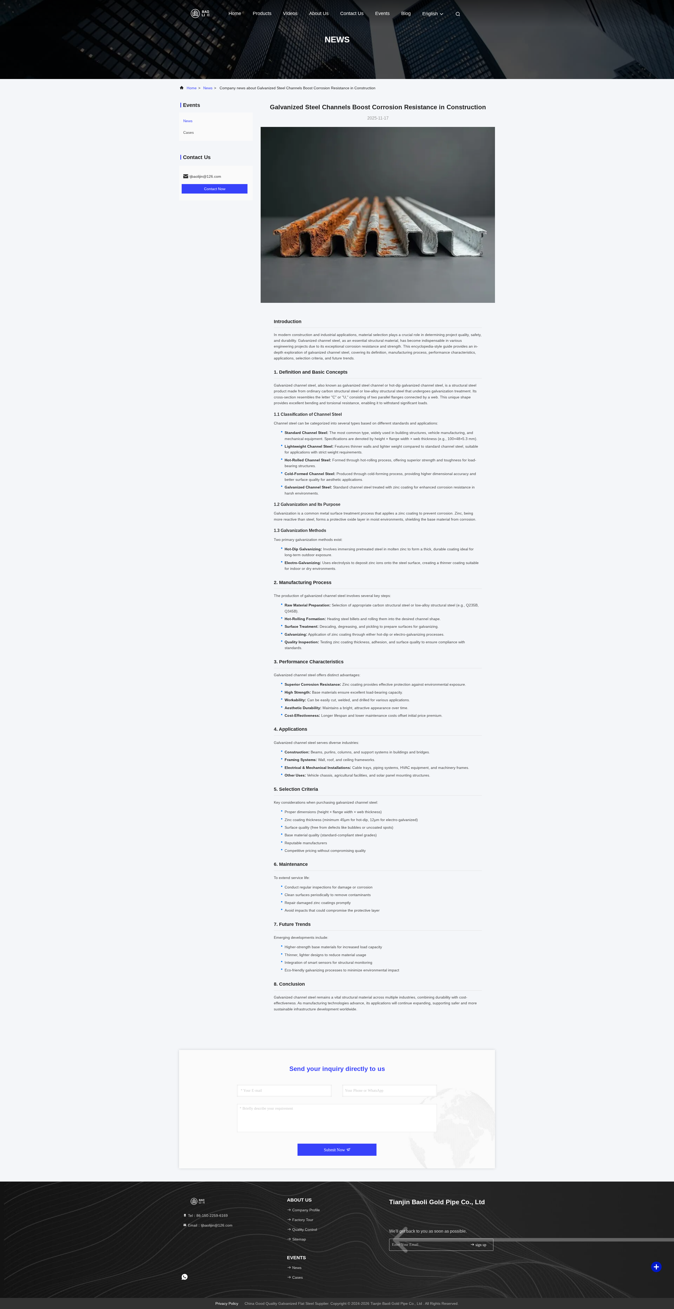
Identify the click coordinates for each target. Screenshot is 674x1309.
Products (262, 13)
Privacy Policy (226, 1303)
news (207, 88)
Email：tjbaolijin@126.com (209, 1225)
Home (235, 13)
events (382, 13)
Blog (406, 13)
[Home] (200, 13)
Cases (188, 132)
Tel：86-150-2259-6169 (207, 1215)
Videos (290, 13)
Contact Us (352, 13)
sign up (480, 1245)
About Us (319, 13)
